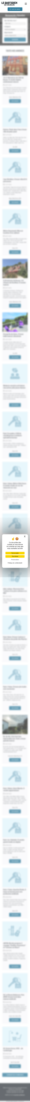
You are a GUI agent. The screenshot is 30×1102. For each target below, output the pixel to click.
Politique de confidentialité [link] (15, 563)
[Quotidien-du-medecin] (9, 2)
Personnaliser (15, 559)
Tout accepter (15, 553)
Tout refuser (15, 556)
